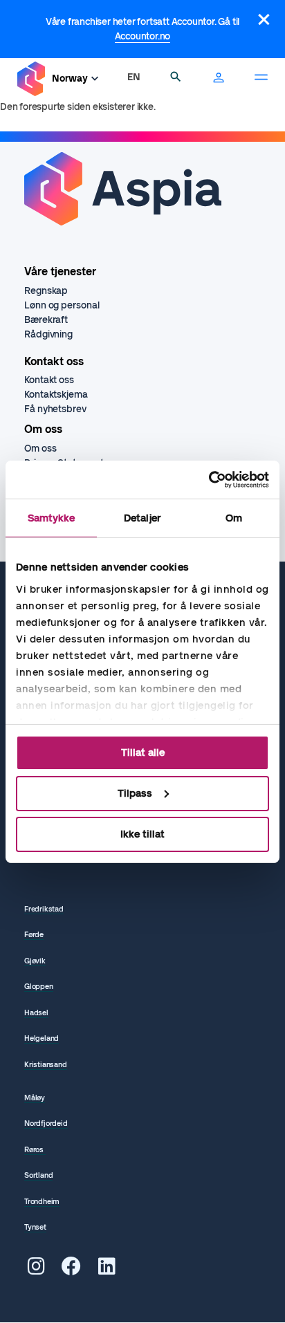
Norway (70, 78)
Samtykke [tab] (51, 518)
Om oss (40, 448)
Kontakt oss (49, 380)
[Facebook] (71, 1270)
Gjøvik (35, 960)
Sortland (38, 1175)
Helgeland (41, 1038)
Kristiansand (45, 1064)
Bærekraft (46, 320)
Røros (35, 1149)
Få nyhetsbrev (55, 409)
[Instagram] (36, 1270)
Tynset (35, 1227)
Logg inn (218, 79)
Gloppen (38, 986)
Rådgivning (48, 334)
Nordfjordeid (46, 1123)
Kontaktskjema (56, 394)
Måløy (34, 1097)
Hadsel (36, 1012)
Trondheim (41, 1201)
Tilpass (135, 793)
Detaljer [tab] (142, 518)
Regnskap (46, 291)
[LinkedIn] (107, 1270)
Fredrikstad (44, 909)
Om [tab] (234, 518)
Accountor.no (143, 36)
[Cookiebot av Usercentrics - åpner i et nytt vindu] (208, 479)
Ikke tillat (142, 833)
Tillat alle (143, 752)
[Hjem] (31, 79)
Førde (34, 934)
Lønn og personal (61, 305)
